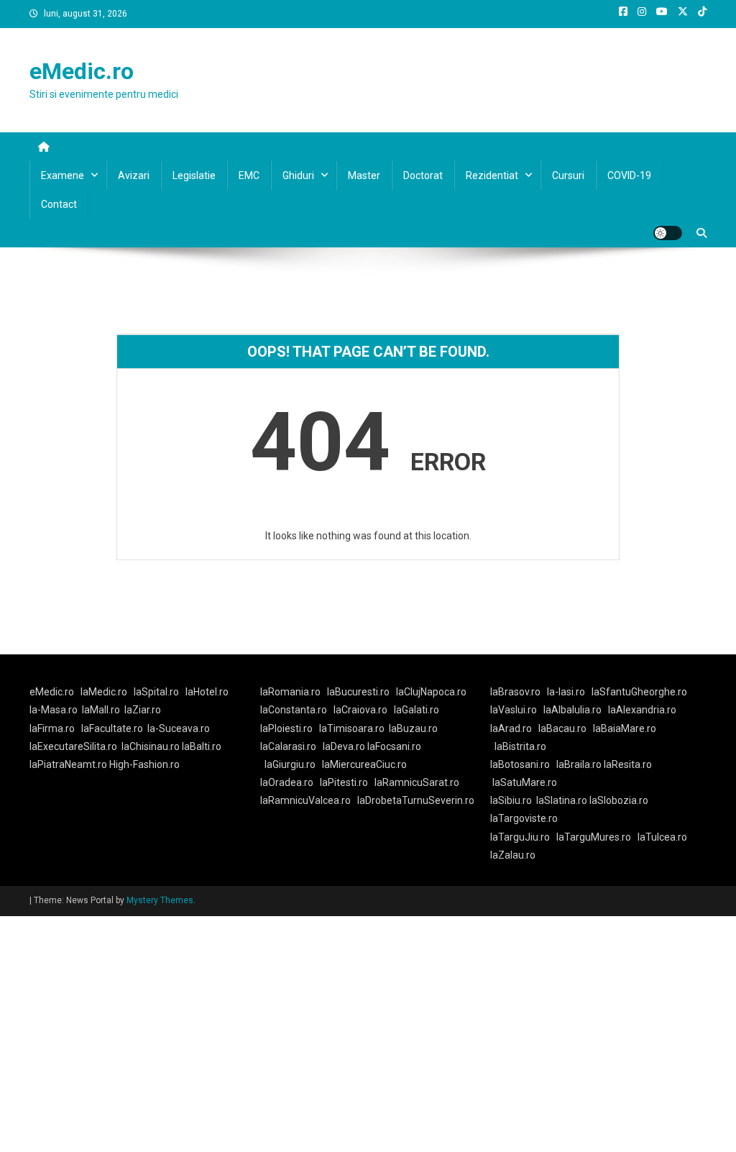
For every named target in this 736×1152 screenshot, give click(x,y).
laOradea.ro (286, 782)
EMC (249, 175)
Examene (62, 175)
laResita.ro (628, 764)
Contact (59, 204)
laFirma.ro (52, 728)
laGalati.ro (416, 710)
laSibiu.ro (511, 800)
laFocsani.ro (393, 746)
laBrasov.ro (515, 692)
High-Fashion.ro (144, 764)
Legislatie (194, 175)
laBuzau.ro (413, 728)
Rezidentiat (492, 175)
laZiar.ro (142, 710)
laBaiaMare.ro (624, 728)
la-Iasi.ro (566, 692)
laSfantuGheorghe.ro (639, 692)
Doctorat (423, 175)
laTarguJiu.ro (523, 837)
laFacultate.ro (112, 728)
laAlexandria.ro (642, 710)
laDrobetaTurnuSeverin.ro (415, 800)
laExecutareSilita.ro (73, 746)
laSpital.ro (156, 692)
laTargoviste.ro (524, 818)
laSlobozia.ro (618, 800)
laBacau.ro (562, 728)
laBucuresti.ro (358, 692)
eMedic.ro (81, 71)
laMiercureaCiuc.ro (364, 764)
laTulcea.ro (662, 837)
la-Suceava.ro (178, 728)
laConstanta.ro (293, 710)
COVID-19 (629, 175)
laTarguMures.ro (593, 837)
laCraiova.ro (360, 710)
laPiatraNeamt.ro (68, 764)
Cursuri (568, 175)
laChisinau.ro (150, 746)
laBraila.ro (579, 764)
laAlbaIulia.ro (572, 710)
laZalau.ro (512, 855)
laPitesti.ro (344, 782)
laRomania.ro (290, 692)
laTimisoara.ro (352, 728)
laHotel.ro (207, 692)
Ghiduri (298, 175)
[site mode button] (667, 233)
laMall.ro (101, 710)
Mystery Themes (159, 900)
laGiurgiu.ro (293, 764)
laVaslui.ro (516, 710)
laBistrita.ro (520, 746)
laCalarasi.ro (288, 746)
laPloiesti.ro (286, 728)
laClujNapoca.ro (431, 692)
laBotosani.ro (520, 764)
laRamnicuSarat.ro (416, 782)
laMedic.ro (104, 692)
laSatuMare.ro (524, 782)
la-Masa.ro (53, 710)
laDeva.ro (344, 746)
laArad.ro (511, 728)
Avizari (134, 175)
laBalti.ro (201, 746)
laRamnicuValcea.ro (305, 800)
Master (364, 175)
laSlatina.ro (561, 800)
